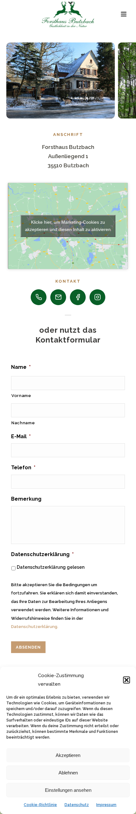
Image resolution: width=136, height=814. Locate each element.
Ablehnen (68, 772)
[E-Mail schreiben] (58, 297)
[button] (126, 680)
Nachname (23, 422)
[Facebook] (78, 297)
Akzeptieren (68, 755)
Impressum (106, 805)
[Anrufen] (38, 297)
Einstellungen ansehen (68, 790)
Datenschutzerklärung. (34, 626)
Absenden (28, 647)
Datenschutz (77, 805)
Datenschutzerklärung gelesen (50, 567)
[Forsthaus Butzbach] (68, 14)
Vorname (21, 395)
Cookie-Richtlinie (40, 805)
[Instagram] (97, 297)
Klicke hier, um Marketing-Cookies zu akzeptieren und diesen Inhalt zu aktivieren (68, 226)
